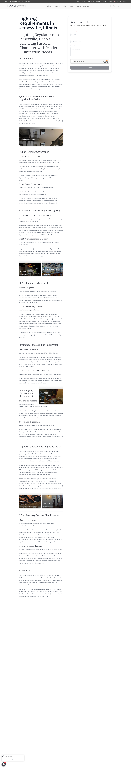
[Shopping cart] (114, 6)
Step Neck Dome (32, 506)
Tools (109, 1)
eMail (72, 38)
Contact (83, 1)
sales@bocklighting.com (14, 1)
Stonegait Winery (24, 501)
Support (104, 1)
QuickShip (98, 1)
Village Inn (23, 271)
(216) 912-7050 (27, 1)
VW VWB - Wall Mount (47, 506)
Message (73, 45)
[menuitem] (49, 6)
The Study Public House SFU (50, 269)
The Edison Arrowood (28, 139)
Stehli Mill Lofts (47, 504)
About (78, 1)
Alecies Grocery (44, 399)
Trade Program (90, 1)
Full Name (73, 32)
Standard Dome (24, 274)
